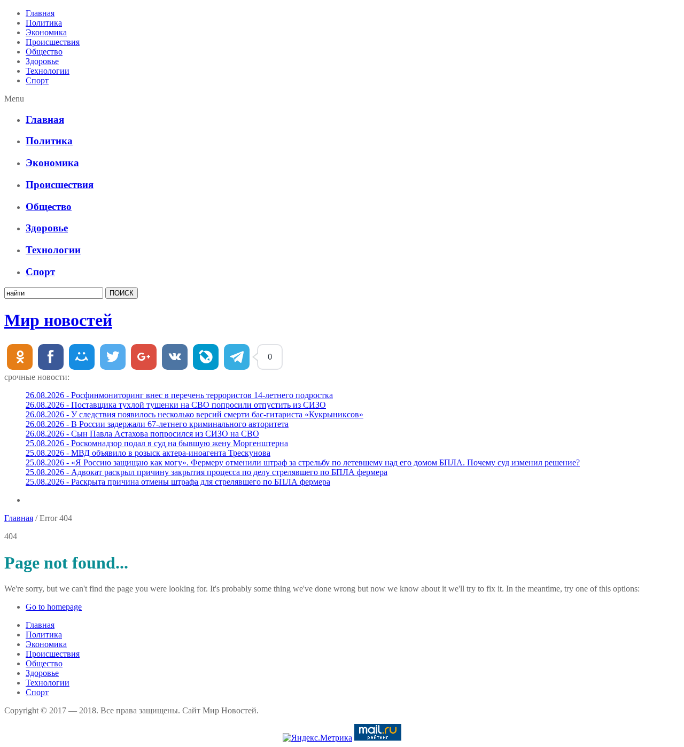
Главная (40, 13)
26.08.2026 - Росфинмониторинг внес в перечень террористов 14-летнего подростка (179, 395)
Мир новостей (58, 320)
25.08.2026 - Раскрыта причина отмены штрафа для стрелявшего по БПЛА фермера (178, 481)
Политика (44, 22)
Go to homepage (54, 606)
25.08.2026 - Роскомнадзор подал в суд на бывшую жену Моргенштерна (157, 443)
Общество (44, 51)
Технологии (47, 70)
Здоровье (42, 61)
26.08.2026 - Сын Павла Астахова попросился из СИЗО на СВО (142, 433)
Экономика (46, 32)
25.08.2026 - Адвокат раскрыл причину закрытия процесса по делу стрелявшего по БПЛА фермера (206, 472)
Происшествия (53, 41)
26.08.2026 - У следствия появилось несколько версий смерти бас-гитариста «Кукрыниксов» (194, 414)
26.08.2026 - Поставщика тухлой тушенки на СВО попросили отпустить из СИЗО (176, 404)
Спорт (37, 80)
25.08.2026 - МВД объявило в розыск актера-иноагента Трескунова (148, 452)
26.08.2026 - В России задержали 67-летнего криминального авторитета (157, 424)
